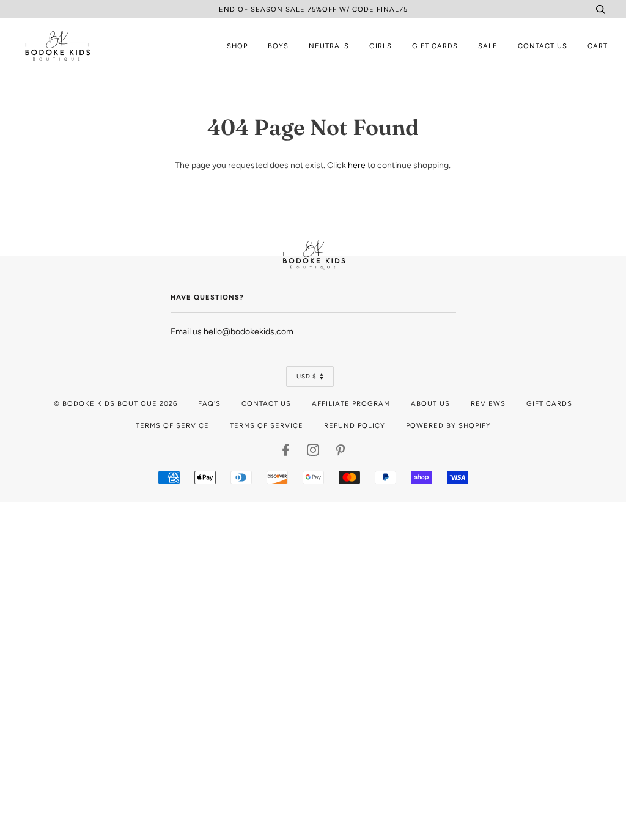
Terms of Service (172, 425)
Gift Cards (435, 46)
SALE (488, 46)
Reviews (488, 403)
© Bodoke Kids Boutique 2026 (115, 403)
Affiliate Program (351, 403)
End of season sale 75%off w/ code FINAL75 (313, 9)
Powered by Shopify (448, 425)
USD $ (306, 376)
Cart (597, 46)
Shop (237, 46)
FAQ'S (209, 403)
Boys (278, 46)
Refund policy (354, 425)
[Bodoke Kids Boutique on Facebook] (285, 452)
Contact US (266, 403)
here (357, 165)
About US (430, 403)
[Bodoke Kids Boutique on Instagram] (313, 452)
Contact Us (542, 46)
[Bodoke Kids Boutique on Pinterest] (340, 452)
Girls (380, 46)
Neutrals (329, 46)
